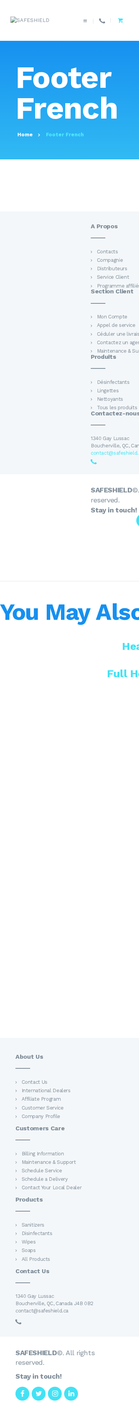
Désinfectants (113, 382)
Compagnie (110, 260)
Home (25, 134)
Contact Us (34, 1082)
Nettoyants (110, 399)
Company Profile (41, 1116)
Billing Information (43, 1154)
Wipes (29, 1242)
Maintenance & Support (49, 1162)
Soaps (29, 1250)
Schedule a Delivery (45, 1179)
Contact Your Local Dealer (52, 1187)
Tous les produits (117, 407)
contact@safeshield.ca (41, 1311)
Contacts (107, 251)
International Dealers (46, 1090)
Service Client (113, 277)
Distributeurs (112, 268)
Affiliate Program (41, 1099)
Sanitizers (33, 1225)
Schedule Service (42, 1170)
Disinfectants (37, 1233)
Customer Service (43, 1108)
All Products (36, 1259)
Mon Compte (112, 317)
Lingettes (108, 390)
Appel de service (116, 325)
